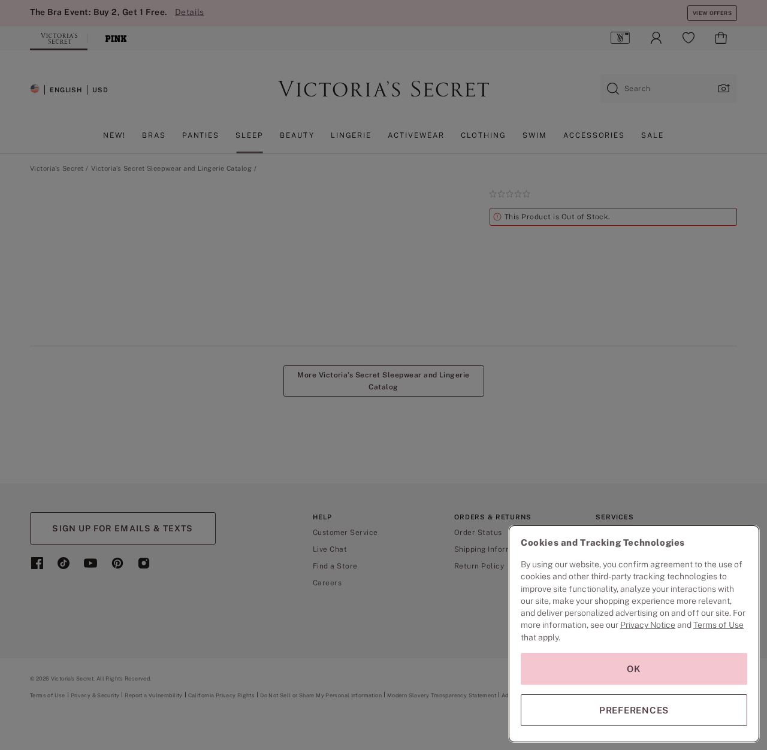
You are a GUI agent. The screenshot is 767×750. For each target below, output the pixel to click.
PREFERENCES (634, 710)
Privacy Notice (647, 625)
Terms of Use (718, 625)
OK (634, 669)
